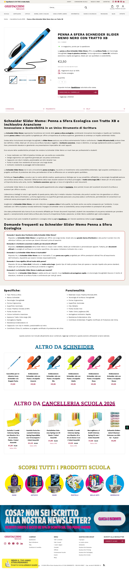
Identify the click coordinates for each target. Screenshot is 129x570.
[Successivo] (50, 80)
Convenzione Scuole (60, 552)
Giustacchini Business (85, 547)
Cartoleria (17, 14)
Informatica (75, 14)
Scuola (6, 14)
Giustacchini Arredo (85, 555)
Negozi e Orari (95, 1)
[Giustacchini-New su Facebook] (9, 543)
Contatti (99, 219)
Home (6, 19)
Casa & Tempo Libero (60, 14)
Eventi (69, 1)
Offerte (122, 14)
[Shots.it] (105, 565)
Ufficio (27, 14)
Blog (113, 14)
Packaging (104, 14)
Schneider (78, 347)
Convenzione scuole (80, 1)
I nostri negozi (58, 545)
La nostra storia (83, 542)
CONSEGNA (10, 109)
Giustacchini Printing (85, 550)
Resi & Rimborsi (33, 542)
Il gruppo (81, 539)
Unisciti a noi (111, 541)
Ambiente (82, 545)
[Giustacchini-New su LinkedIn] (22, 543)
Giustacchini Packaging (85, 552)
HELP (88, 109)
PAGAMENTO (50, 109)
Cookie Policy (36, 565)
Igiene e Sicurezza (90, 14)
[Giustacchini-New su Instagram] (5, 543)
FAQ (30, 545)
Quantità (61, 78)
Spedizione (75, 87)
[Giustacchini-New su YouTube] (13, 543)
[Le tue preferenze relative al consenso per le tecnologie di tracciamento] (127, 427)
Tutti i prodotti (58, 539)
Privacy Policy (26, 565)
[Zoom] (24, 50)
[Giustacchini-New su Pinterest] (17, 543)
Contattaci (106, 1)
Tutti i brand (57, 542)
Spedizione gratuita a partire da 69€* (19, 2)
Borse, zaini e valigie (41, 14)
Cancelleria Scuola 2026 (17, 19)
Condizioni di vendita (35, 547)
